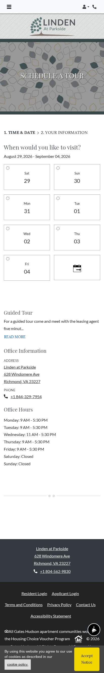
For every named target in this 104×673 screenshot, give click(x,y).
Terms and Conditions (24, 595)
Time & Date (21, 122)
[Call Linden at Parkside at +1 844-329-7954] (95, 7)
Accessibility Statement (51, 606)
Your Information (66, 122)
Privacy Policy (59, 595)
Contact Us (86, 595)
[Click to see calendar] (77, 258)
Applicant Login (65, 583)
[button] (86, 7)
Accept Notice (87, 659)
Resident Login (34, 583)
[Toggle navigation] (9, 7)
